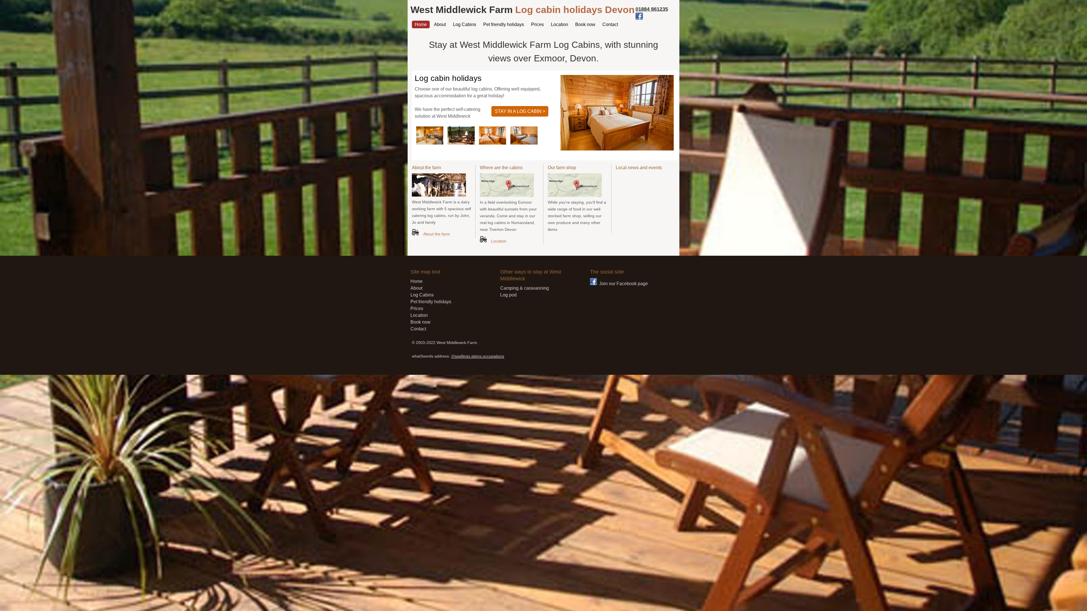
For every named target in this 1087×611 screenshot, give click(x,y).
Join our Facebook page (623, 283)
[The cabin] (429, 143)
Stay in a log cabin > (520, 111)
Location (559, 24)
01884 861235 (651, 9)
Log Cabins (464, 24)
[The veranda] (461, 143)
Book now (585, 24)
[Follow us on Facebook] (639, 18)
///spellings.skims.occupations (477, 356)
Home (421, 24)
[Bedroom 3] (524, 143)
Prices (537, 24)
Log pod (508, 294)
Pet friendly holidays (503, 24)
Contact (610, 24)
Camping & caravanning (524, 288)
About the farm (436, 234)
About (440, 24)
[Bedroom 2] (492, 143)
